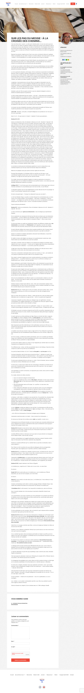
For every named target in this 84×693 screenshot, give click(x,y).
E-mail (13, 646)
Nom (12, 641)
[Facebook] (76, 4)
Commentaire (15, 625)
